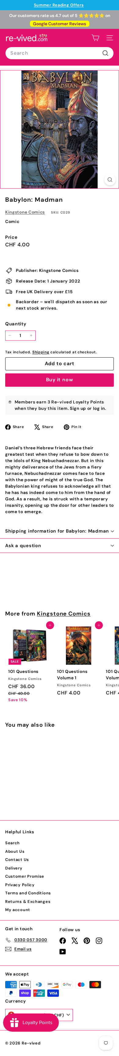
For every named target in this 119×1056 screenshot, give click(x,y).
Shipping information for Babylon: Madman (57, 531)
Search (12, 842)
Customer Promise (24, 876)
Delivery (14, 868)
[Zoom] (110, 179)
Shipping (40, 352)
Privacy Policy (20, 884)
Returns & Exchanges (27, 901)
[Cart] (95, 38)
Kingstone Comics (25, 212)
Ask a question (23, 546)
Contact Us (17, 859)
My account (17, 909)
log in (99, 408)
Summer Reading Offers (59, 5)
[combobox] (59, 53)
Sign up (78, 408)
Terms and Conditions (28, 893)
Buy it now (59, 379)
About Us (15, 851)
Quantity (16, 324)
